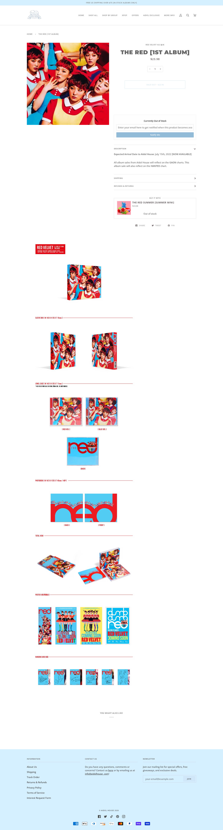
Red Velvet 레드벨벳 (155, 44)
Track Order (33, 777)
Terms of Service (36, 792)
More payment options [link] (155, 103)
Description (120, 148)
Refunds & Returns (124, 186)
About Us (32, 766)
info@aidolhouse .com (97, 773)
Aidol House (107, 810)
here (110, 770)
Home (29, 34)
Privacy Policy (34, 787)
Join (189, 779)
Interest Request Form (39, 797)
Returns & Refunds (37, 782)
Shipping (118, 178)
